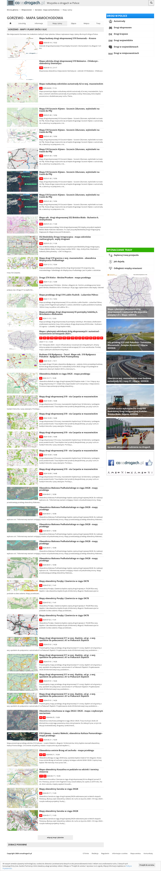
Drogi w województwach (125, 46)
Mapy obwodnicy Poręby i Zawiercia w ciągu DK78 (64, 581)
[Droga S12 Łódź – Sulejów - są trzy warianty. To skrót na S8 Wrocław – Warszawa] (130, 334)
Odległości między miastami (127, 268)
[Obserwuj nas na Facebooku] (130, 463)
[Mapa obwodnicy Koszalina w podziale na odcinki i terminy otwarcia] (22, 776)
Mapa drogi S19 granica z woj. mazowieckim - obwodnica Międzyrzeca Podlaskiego (67, 259)
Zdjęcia (73, 23)
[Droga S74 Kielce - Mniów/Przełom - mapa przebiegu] (22, 282)
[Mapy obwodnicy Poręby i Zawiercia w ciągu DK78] (22, 585)
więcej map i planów (55, 837)
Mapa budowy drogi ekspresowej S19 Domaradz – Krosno (67, 38)
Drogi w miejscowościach (126, 53)
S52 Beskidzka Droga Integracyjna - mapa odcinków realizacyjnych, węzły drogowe (65, 237)
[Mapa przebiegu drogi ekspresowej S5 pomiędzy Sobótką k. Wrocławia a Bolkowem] (22, 319)
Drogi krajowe (120, 34)
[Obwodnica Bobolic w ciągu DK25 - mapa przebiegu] (22, 383)
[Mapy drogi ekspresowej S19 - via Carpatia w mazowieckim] (22, 401)
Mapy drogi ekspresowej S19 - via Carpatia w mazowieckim (68, 396)
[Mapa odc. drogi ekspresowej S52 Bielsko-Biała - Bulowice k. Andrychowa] (22, 224)
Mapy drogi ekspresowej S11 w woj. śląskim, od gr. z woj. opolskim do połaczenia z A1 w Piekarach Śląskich (67, 639)
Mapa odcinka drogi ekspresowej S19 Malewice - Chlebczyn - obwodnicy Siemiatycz (69, 62)
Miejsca (86, 23)
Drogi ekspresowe (122, 27)
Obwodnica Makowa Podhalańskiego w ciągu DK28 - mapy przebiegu (68, 489)
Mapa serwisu (135, 853)
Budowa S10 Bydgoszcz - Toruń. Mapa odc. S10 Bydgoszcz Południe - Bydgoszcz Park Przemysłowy (67, 355)
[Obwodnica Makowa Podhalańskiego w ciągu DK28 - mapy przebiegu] (22, 493)
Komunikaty (148, 853)
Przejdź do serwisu (146, 865)
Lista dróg (22, 23)
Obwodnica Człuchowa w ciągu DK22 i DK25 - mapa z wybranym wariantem (71, 712)
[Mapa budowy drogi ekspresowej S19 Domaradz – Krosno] (22, 47)
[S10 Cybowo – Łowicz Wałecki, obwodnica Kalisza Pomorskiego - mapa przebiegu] (22, 736)
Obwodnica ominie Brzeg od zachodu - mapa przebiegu (66, 750)
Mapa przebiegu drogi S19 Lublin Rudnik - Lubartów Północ (68, 294)
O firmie (86, 853)
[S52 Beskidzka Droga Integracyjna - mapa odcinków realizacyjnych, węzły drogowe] (22, 245)
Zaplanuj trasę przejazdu (126, 255)
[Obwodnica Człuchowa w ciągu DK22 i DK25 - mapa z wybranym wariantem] (22, 720)
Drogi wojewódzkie (123, 40)
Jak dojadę (118, 261)
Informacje (39, 23)
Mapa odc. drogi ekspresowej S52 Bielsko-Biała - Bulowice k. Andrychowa (69, 218)
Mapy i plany (57, 23)
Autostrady (119, 21)
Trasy (98, 23)
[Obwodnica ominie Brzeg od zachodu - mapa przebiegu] (22, 757)
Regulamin (105, 853)
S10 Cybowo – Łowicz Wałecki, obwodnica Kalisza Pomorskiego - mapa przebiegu (71, 734)
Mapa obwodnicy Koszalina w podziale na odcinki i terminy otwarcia (69, 770)
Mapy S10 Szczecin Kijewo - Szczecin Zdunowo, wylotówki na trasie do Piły (69, 109)
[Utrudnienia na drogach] (130, 434)
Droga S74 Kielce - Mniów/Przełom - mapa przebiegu (65, 277)
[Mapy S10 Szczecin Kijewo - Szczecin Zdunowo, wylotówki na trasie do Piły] (22, 117)
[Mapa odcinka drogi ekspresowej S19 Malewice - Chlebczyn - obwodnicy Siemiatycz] (22, 70)
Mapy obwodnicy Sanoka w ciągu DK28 (58, 789)
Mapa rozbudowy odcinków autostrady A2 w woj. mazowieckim (71, 83)
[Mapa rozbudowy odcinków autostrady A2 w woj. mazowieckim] (22, 92)
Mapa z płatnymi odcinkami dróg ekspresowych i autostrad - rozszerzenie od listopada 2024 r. (69, 332)
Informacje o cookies (120, 853)
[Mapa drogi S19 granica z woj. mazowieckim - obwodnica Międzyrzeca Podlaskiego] (22, 263)
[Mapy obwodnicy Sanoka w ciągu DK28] (22, 798)
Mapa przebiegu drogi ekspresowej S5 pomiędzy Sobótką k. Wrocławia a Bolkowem (68, 313)
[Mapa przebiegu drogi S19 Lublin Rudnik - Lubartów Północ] (22, 301)
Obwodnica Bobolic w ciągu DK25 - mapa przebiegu (64, 373)
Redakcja (95, 853)
